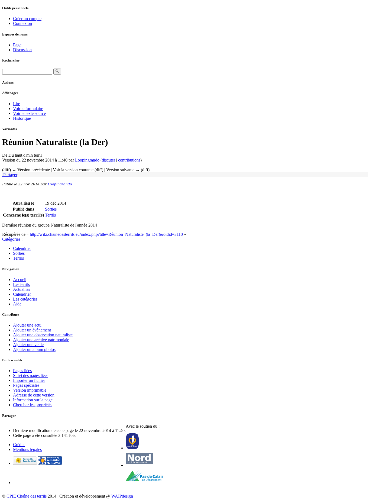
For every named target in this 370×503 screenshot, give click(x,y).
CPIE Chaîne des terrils (27, 496)
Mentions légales (27, 449)
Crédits (19, 444)
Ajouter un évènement (32, 330)
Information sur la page (33, 400)
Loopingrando (87, 160)
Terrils (50, 215)
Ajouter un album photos (34, 349)
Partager (9, 174)
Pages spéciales (26, 385)
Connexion (22, 23)
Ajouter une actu (27, 325)
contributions (129, 160)
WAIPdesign (122, 496)
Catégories (11, 239)
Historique (22, 118)
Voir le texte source (29, 113)
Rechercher (11, 60)
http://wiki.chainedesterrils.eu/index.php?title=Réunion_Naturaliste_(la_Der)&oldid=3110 (106, 234)
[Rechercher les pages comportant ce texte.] (57, 72)
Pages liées (22, 370)
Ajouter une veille (28, 344)
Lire (16, 103)
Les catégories (25, 299)
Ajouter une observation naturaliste (43, 335)
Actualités (21, 289)
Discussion (22, 49)
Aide (17, 304)
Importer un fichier (29, 380)
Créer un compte (27, 18)
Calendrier (22, 248)
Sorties (51, 209)
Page (17, 45)
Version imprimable (29, 390)
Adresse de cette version (33, 395)
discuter (108, 160)
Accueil (19, 279)
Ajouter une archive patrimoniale (41, 339)
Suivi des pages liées (30, 375)
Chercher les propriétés (32, 404)
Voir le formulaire (28, 108)
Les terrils (21, 284)
